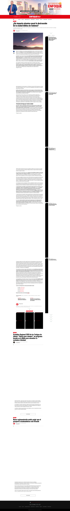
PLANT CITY (23, 19)
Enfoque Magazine (33, 19)
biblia (23, 295)
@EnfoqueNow (23, 287)
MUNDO (28, 292)
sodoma (17, 296)
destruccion (33, 295)
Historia (36, 295)
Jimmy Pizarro (18, 342)
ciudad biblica (26, 295)
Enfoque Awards (45, 19)
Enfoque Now (21, 303)
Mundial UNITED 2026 (27, 19)
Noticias (19, 19)
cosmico (30, 295)
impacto (39, 295)
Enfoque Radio (37, 19)
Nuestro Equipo (50, 19)
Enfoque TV (41, 19)
